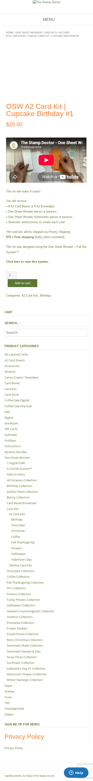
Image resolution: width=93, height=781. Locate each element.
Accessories (12, 366)
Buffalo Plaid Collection (22, 492)
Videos (9, 714)
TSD (7, 703)
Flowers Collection (19, 594)
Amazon (10, 371)
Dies (7, 412)
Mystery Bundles (16, 452)
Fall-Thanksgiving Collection (25, 582)
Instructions (13, 446)
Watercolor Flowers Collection (27, 674)
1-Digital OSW (16, 463)
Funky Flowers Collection (23, 600)
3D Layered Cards (16, 354)
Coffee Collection (18, 577)
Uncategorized (14, 708)
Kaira (29, 775)
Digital (9, 418)
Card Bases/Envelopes (21, 503)
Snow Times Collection (22, 657)
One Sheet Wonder (29, 32)
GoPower (11, 435)
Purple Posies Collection (23, 634)
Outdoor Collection (20, 617)
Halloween (18, 554)
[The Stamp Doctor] (46, 2)
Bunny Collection (18, 497)
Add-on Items (16, 474)
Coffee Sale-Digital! (17, 400)
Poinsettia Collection (20, 623)
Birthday (20, 36)
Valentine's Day (21, 559)
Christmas (18, 531)
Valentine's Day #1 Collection (26, 668)
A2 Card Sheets (15, 360)
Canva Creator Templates (21, 377)
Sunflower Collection (21, 663)
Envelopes (11, 423)
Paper (8, 686)
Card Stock (12, 395)
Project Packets (17, 628)
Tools (8, 697)
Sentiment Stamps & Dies (24, 651)
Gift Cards (11, 429)
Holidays (10, 440)
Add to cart (22, 283)
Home (10, 32)
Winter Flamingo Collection (25, 680)
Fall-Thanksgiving (22, 542)
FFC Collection (16, 588)
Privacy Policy (14, 748)
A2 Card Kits (30, 295)
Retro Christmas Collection (24, 640)
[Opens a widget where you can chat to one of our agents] (76, 773)
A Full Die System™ (19, 469)
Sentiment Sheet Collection (25, 645)
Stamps (10, 691)
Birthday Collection (19, 486)
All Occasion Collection (22, 480)
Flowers (16, 548)
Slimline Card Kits (20, 565)
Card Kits (50, 32)
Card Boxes (12, 383)
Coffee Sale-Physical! (18, 406)
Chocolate (18, 525)
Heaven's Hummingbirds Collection (30, 611)
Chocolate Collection (20, 571)
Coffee (15, 537)
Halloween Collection (21, 605)
